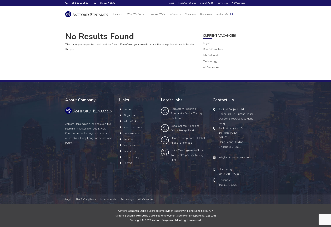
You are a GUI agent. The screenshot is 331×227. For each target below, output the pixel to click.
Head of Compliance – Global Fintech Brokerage (188, 140)
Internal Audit (206, 3)
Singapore (129, 115)
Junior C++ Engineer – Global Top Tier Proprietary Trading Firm (187, 155)
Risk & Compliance (187, 3)
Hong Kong (225, 169)
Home (116, 14)
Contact (127, 163)
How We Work (157, 14)
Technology (222, 3)
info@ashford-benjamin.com (235, 157)
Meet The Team (132, 127)
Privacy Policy (131, 157)
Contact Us (222, 14)
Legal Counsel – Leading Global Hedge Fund (185, 128)
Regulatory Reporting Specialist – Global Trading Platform (186, 113)
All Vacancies (238, 3)
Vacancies (191, 14)
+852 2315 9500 (229, 174)
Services (173, 14)
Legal (171, 3)
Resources (206, 14)
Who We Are (134, 14)
